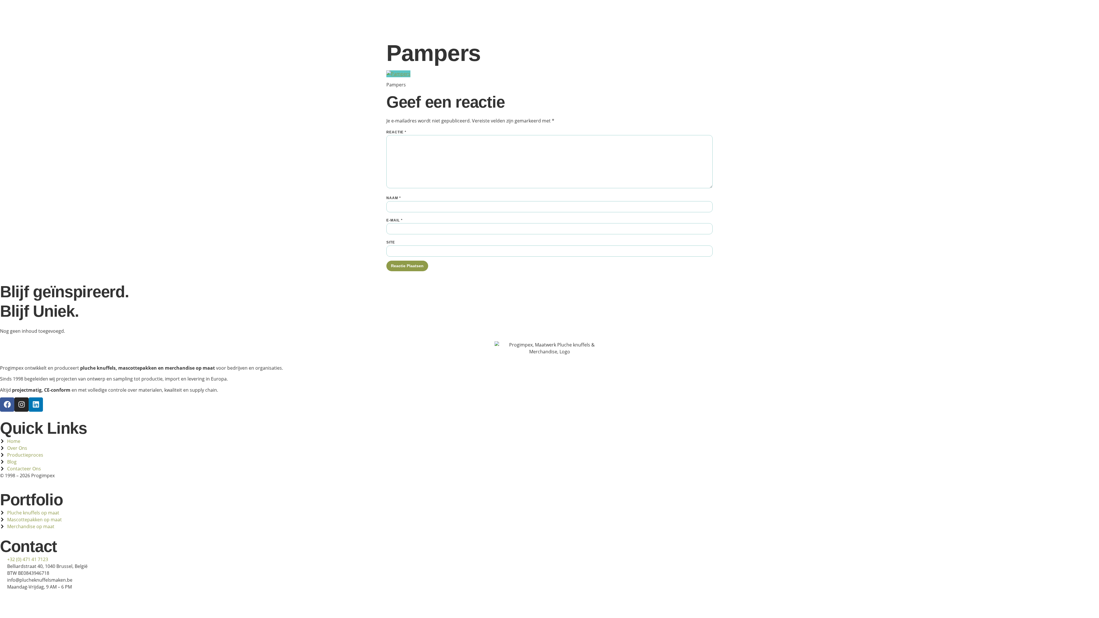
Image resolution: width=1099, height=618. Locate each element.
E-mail (394, 220)
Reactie (396, 132)
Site (390, 242)
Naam (393, 198)
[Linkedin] (36, 404)
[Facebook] (7, 404)
